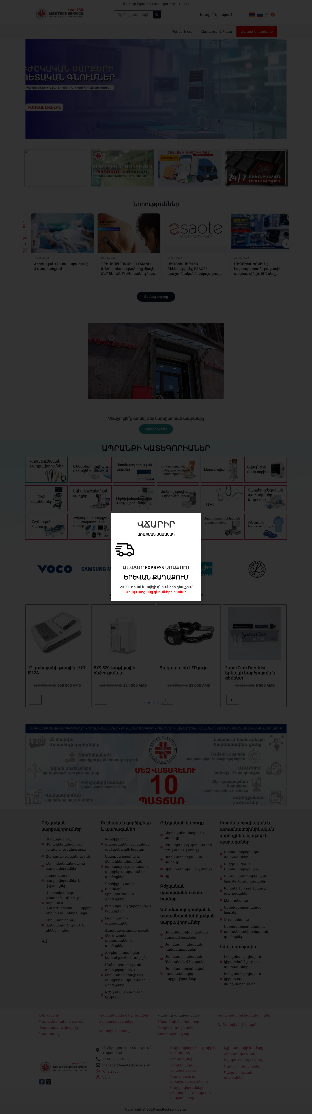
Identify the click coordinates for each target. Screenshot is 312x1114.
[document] (156, 557)
